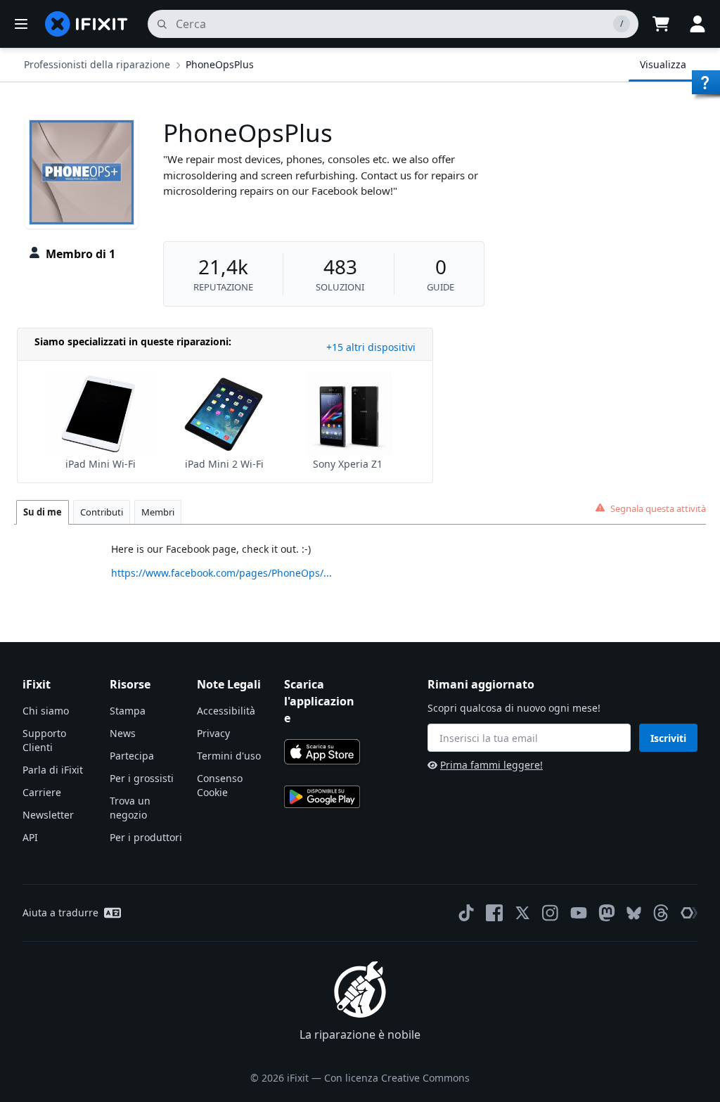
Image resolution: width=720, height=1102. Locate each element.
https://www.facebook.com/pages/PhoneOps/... (221, 572)
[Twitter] (522, 912)
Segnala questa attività (658, 508)
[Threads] (660, 912)
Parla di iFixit (52, 769)
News (123, 733)
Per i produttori (146, 837)
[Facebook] (494, 912)
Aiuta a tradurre (60, 912)
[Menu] (21, 24)
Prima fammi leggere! (491, 764)
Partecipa (132, 755)
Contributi (101, 512)
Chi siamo (45, 710)
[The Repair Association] (689, 912)
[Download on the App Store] (322, 752)
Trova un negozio (130, 807)
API (30, 837)
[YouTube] (578, 912)
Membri (157, 512)
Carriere (41, 792)
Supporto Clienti (44, 740)
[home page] (86, 24)
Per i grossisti (142, 778)
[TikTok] (466, 912)
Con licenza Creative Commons (397, 1077)
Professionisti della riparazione (97, 64)
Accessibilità (226, 710)
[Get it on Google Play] (322, 797)
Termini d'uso (229, 755)
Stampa (128, 710)
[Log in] (697, 24)
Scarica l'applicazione (319, 701)
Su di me (42, 512)
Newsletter (48, 814)
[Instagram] (550, 912)
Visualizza (663, 64)
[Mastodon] (606, 912)
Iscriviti (668, 738)
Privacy (213, 733)
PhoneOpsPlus (220, 64)
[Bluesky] (633, 913)
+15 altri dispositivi (371, 347)
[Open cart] (661, 24)
